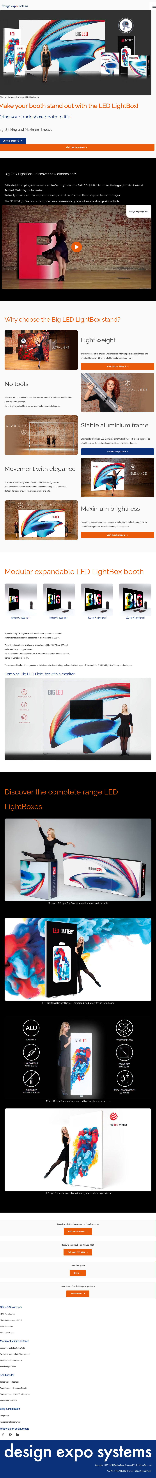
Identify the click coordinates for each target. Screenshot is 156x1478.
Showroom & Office (8, 1400)
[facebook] (3, 1434)
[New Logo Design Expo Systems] (15, 5)
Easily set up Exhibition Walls (12, 1348)
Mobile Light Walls (8, 1367)
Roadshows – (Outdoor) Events (13, 1388)
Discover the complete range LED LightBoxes (19, 97)
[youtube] (10, 1434)
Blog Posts (4, 1416)
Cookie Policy (145, 1471)
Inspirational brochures (10, 1422)
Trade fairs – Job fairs (9, 1382)
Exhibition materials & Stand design (15, 1354)
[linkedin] (17, 1434)
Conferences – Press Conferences (15, 1394)
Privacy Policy (133, 1471)
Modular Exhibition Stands (11, 1360)
